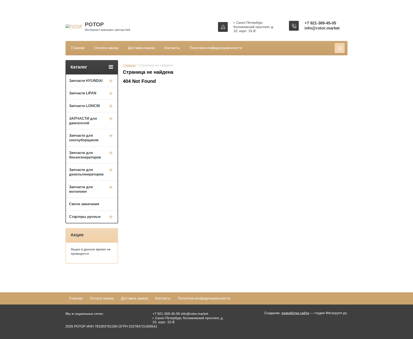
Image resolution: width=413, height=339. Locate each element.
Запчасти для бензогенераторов (85, 155)
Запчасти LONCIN (84, 106)
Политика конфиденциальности (216, 48)
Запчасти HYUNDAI (86, 81)
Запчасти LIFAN (82, 93)
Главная (78, 48)
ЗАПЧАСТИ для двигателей (83, 120)
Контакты (172, 48)
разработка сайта (295, 313)
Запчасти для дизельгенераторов (86, 172)
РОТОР (94, 24)
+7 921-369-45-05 (320, 23)
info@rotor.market (322, 28)
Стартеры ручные (85, 217)
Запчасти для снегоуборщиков (83, 137)
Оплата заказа (106, 48)
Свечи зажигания (84, 204)
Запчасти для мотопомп (81, 189)
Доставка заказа (141, 48)
